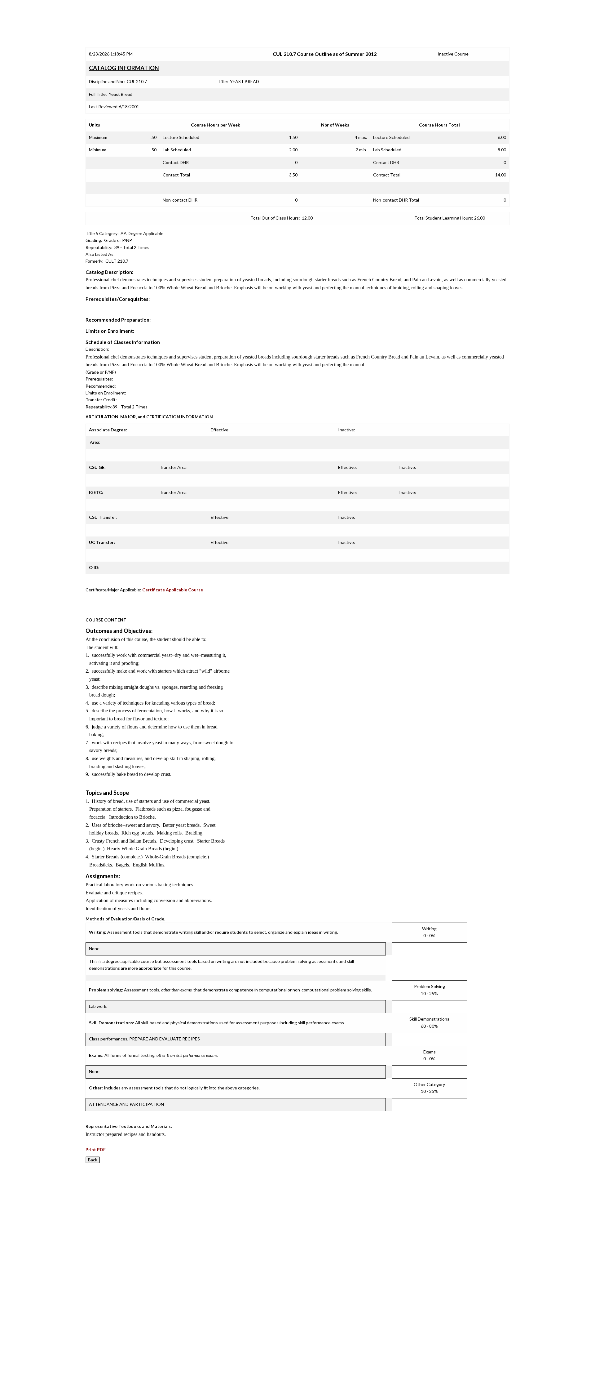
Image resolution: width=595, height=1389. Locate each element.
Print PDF (96, 1149)
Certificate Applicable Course (172, 589)
